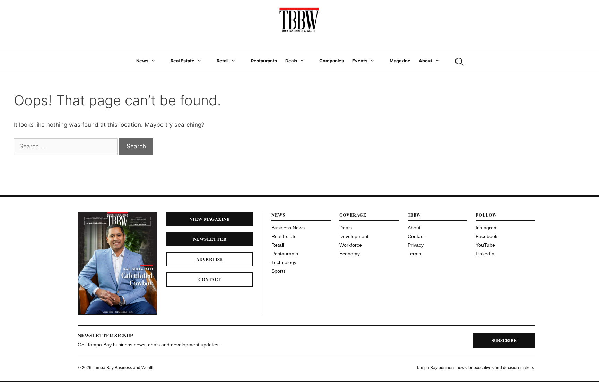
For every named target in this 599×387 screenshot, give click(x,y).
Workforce (350, 245)
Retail (222, 60)
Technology (283, 262)
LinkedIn (485, 253)
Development (353, 236)
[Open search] (459, 61)
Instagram (487, 227)
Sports (278, 271)
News (142, 60)
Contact (209, 279)
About (425, 60)
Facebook (486, 236)
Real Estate (182, 60)
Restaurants (264, 60)
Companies (331, 60)
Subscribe (504, 340)
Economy (349, 253)
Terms (414, 253)
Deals (291, 60)
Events (359, 60)
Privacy (416, 245)
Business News (288, 227)
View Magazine (210, 219)
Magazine (400, 60)
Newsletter (210, 239)
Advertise (209, 259)
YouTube (485, 245)
